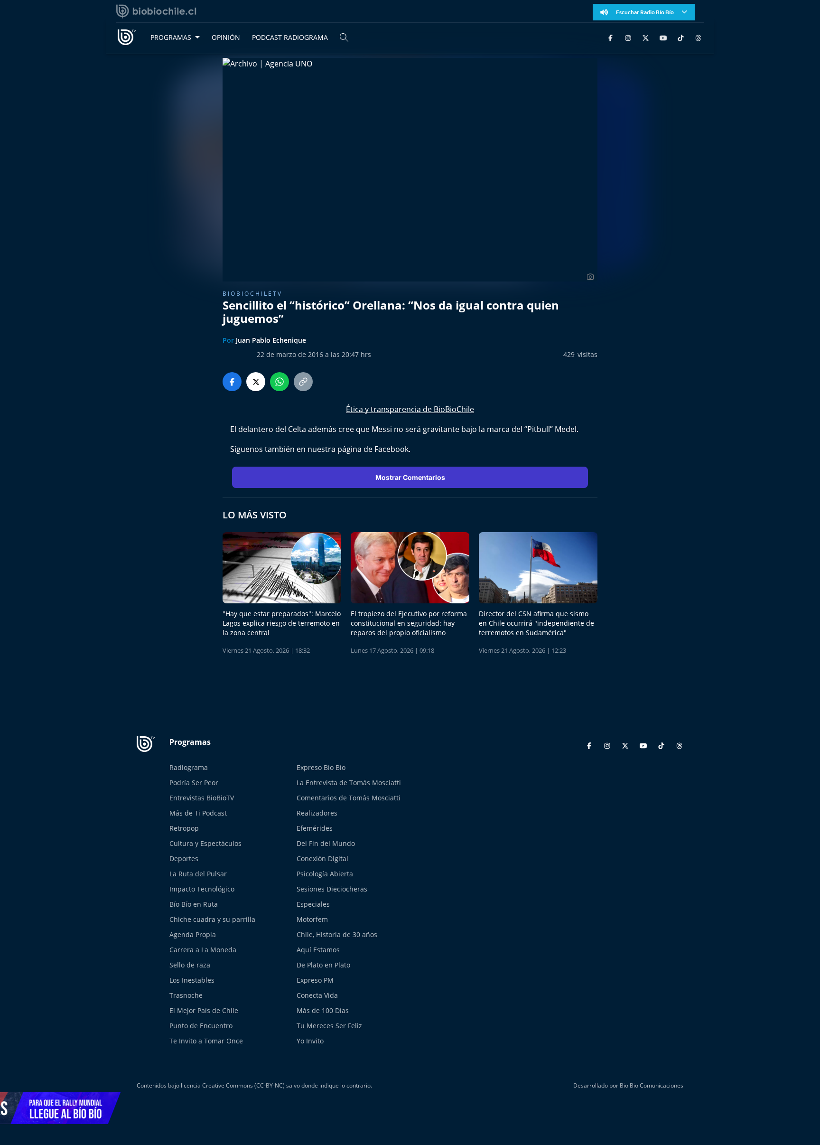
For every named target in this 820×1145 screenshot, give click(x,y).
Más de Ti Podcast (198, 812)
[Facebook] (610, 37)
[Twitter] (646, 37)
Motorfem (312, 919)
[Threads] (698, 37)
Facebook (391, 449)
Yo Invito (310, 1040)
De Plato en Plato (323, 964)
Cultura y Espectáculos (205, 843)
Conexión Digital (322, 858)
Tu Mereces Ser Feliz (329, 1025)
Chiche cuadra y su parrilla (212, 919)
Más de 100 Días (323, 1010)
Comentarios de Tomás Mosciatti (349, 797)
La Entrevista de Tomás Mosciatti (349, 782)
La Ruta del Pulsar (198, 873)
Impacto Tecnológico (201, 888)
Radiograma (188, 767)
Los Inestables (191, 980)
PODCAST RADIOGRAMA (290, 37)
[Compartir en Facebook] (232, 381)
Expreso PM (315, 980)
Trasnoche (186, 995)
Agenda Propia (192, 934)
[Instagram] (628, 37)
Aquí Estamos (318, 949)
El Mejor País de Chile (203, 1010)
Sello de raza (189, 964)
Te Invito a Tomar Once (206, 1040)
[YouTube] (663, 37)
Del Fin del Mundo (326, 843)
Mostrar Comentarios (410, 477)
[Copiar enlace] (303, 381)
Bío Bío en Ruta (193, 904)
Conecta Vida (317, 995)
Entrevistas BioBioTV (201, 797)
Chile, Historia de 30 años (337, 934)
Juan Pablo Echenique (271, 340)
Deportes (183, 858)
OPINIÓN (226, 37)
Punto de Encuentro (201, 1025)
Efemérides (315, 828)
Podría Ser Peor (193, 782)
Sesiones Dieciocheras (332, 888)
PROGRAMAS (170, 37)
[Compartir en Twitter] (255, 381)
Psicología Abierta (325, 873)
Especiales (313, 904)
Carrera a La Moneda (202, 949)
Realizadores (317, 812)
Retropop (184, 828)
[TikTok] (681, 37)
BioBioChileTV (252, 294)
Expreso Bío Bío (321, 767)
